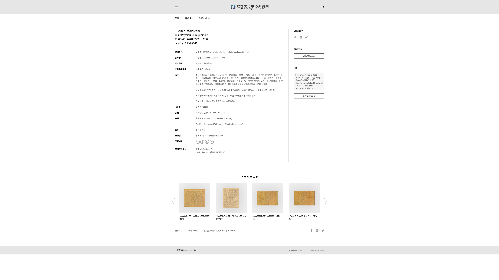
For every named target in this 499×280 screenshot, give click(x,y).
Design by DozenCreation (316, 250)
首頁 (177, 18)
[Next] (323, 201)
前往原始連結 (309, 56)
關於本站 (179, 230)
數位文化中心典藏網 (249, 7)
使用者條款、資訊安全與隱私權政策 (219, 230)
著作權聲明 (193, 230)
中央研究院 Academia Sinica (186, 250)
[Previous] (175, 201)
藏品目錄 (189, 18)
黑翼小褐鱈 (204, 18)
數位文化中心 (297, 250)
